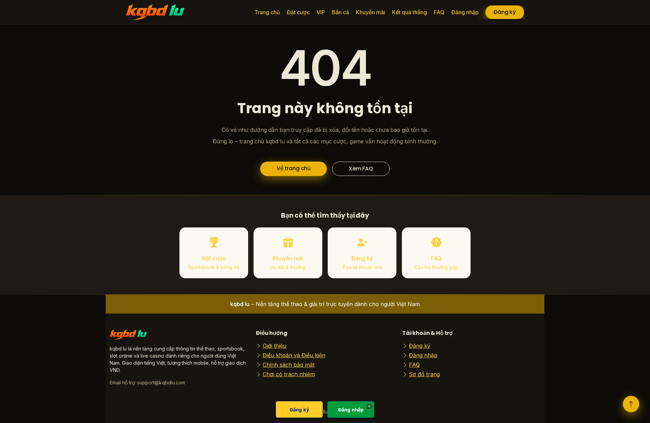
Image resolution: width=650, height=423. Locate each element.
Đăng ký (505, 12)
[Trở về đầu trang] (631, 404)
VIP (321, 12)
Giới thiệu (274, 345)
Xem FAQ (361, 169)
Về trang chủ (293, 168)
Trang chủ (267, 12)
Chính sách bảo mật (289, 364)
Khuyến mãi (370, 12)
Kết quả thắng (409, 12)
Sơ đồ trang (424, 374)
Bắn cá (340, 12)
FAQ (439, 12)
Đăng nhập (465, 12)
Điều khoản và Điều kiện (294, 355)
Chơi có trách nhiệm (289, 374)
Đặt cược (298, 12)
